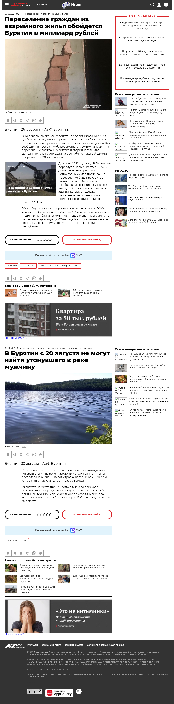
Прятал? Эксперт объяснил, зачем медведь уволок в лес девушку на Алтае (147, 112)
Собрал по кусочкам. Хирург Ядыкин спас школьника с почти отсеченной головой (149, 401)
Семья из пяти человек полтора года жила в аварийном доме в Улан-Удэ (36, 293)
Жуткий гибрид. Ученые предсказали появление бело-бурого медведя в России (149, 390)
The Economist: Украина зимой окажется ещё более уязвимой (144, 187)
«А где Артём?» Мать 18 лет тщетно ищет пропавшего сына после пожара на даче (147, 413)
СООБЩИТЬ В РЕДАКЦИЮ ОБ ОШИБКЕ (105, 645)
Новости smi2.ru (16, 337)
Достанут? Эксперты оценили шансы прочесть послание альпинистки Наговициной (149, 157)
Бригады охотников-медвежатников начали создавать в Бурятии (142, 66)
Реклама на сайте (51, 645)
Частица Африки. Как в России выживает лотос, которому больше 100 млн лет (148, 135)
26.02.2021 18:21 (12, 14)
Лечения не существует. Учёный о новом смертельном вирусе (147, 366)
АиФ (28, 112)
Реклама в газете (74, 645)
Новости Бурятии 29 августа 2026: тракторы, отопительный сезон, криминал (37, 589)
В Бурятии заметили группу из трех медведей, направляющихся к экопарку (142, 25)
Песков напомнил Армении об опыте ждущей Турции (148, 176)
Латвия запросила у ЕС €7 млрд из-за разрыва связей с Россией (148, 221)
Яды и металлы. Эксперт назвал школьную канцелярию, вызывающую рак (146, 124)
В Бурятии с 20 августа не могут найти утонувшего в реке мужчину (142, 53)
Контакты (32, 645)
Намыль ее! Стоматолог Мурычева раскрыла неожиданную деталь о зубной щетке (147, 357)
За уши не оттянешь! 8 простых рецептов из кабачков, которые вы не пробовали (149, 379)
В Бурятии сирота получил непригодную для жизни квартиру (87, 293)
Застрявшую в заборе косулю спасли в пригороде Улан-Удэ (142, 39)
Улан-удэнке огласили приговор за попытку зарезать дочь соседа (90, 577)
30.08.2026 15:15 (13, 348)
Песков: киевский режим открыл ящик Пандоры (145, 198)
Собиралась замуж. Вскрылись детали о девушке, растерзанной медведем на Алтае (146, 146)
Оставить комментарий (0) (87, 240)
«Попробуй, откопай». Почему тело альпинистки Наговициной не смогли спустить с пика (148, 101)
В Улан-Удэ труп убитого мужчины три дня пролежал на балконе (142, 80)
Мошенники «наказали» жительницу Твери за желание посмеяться (148, 209)
